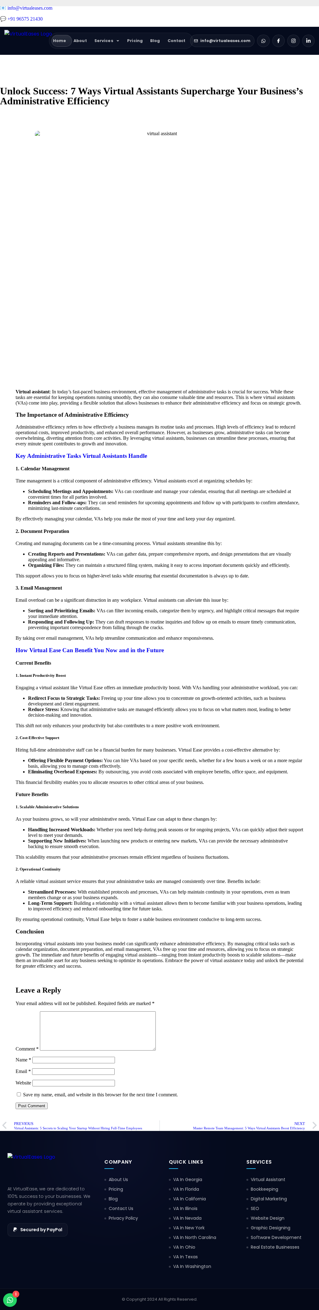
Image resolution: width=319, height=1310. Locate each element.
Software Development (276, 1237)
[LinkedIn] (308, 41)
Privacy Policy (123, 1218)
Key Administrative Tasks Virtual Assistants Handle (81, 456)
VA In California (189, 1199)
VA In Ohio (184, 1247)
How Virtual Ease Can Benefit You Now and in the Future (90, 650)
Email (23, 1071)
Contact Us (121, 1208)
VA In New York (189, 1228)
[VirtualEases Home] (28, 41)
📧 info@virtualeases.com (26, 8)
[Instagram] (293, 41)
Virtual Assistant (268, 1179)
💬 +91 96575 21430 (21, 18)
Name (23, 1059)
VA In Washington (192, 1266)
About (80, 40)
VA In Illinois (185, 1208)
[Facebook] (278, 41)
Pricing (135, 40)
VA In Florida (186, 1189)
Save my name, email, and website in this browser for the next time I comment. (100, 1094)
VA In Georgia (187, 1179)
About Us (118, 1179)
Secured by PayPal (41, 1230)
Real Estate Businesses (275, 1247)
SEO (255, 1208)
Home (59, 40)
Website (23, 1082)
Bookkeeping (264, 1189)
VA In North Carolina (194, 1237)
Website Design (267, 1218)
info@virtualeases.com (225, 40)
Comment (27, 1048)
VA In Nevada (187, 1218)
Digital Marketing (269, 1199)
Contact (177, 40)
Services (103, 40)
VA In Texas (185, 1257)
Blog (155, 40)
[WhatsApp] (263, 41)
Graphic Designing (270, 1228)
